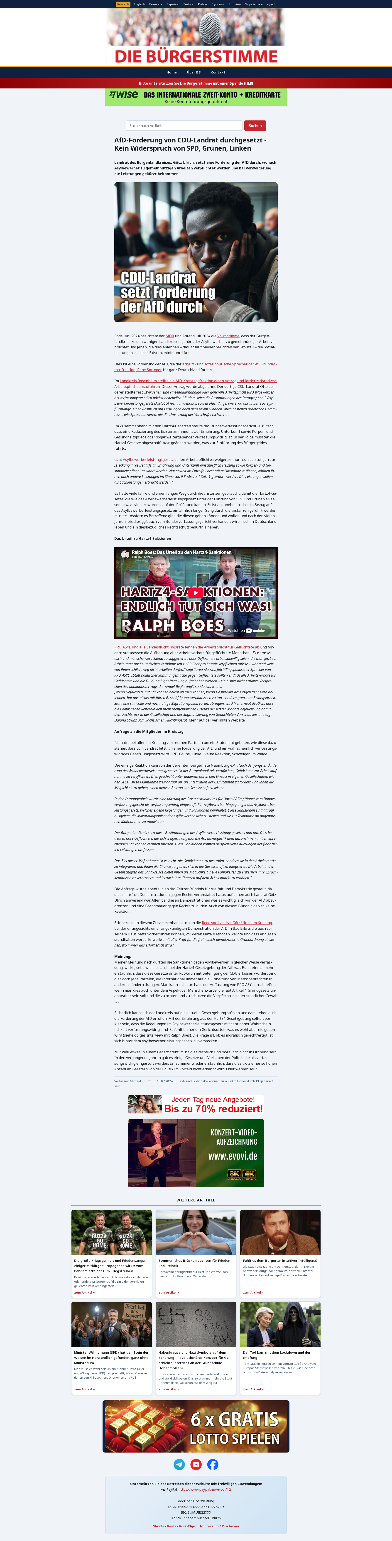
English (139, 4)
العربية (271, 4)
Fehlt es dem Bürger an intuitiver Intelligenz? (280, 1260)
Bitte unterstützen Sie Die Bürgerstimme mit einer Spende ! (196, 83)
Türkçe (188, 4)
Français (155, 4)
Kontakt (218, 72)
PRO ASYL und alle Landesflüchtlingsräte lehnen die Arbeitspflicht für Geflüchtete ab (186, 647)
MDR (170, 335)
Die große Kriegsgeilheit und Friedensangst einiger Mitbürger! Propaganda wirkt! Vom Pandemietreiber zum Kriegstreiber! (110, 1265)
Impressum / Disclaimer (219, 1526)
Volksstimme (228, 335)
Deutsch (123, 4)
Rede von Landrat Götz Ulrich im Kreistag (237, 922)
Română (235, 4)
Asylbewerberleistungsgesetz (148, 459)
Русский (218, 4)
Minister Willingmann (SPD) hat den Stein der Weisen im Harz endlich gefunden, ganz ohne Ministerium (111, 1357)
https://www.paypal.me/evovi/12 (205, 1489)
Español (173, 4)
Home (172, 72)
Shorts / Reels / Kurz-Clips (174, 1526)
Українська (254, 4)
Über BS (194, 72)
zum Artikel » (84, 1292)
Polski (202, 4)
